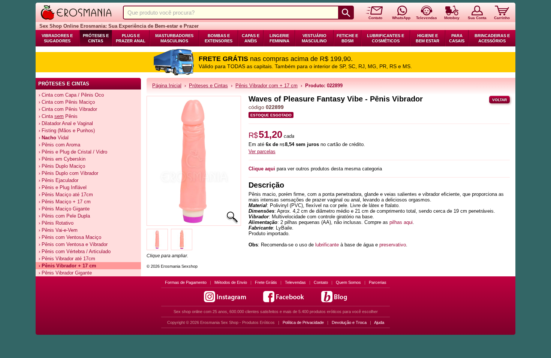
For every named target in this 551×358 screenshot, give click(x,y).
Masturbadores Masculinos (174, 38)
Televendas (295, 282)
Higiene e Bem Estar (427, 38)
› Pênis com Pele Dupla (64, 216)
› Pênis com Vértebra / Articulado (75, 251)
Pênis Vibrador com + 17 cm (266, 85)
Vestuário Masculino (314, 38)
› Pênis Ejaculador (58, 180)
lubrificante (327, 245)
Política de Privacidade (303, 322)
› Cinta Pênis (58, 116)
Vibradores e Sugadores (57, 38)
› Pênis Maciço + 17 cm (65, 201)
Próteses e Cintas (96, 38)
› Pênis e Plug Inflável (63, 187)
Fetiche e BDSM (347, 38)
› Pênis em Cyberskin (62, 159)
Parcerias (377, 282)
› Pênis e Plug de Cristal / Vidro (73, 152)
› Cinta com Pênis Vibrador (68, 109)
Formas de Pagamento (186, 282)
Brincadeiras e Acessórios (492, 38)
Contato (321, 282)
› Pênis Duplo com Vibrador (68, 173)
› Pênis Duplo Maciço (62, 166)
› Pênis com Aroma (59, 145)
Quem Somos (348, 282)
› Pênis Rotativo (56, 223)
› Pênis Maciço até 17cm (66, 194)
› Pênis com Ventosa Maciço (70, 237)
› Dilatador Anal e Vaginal (66, 123)
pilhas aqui (401, 222)
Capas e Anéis (250, 38)
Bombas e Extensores (218, 38)
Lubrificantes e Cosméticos (385, 38)
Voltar (499, 100)
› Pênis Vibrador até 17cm (67, 258)
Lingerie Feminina (279, 38)
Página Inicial (166, 85)
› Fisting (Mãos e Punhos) (67, 130)
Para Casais (456, 38)
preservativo (392, 245)
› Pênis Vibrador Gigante (65, 273)
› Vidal (54, 137)
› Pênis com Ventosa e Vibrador (73, 244)
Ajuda (379, 322)
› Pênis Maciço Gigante (64, 209)
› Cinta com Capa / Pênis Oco (71, 95)
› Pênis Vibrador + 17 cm (67, 265)
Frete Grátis (266, 282)
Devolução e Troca (349, 322)
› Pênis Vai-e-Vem (58, 230)
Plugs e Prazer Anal (130, 38)
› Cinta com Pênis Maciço (67, 102)
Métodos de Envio (230, 282)
